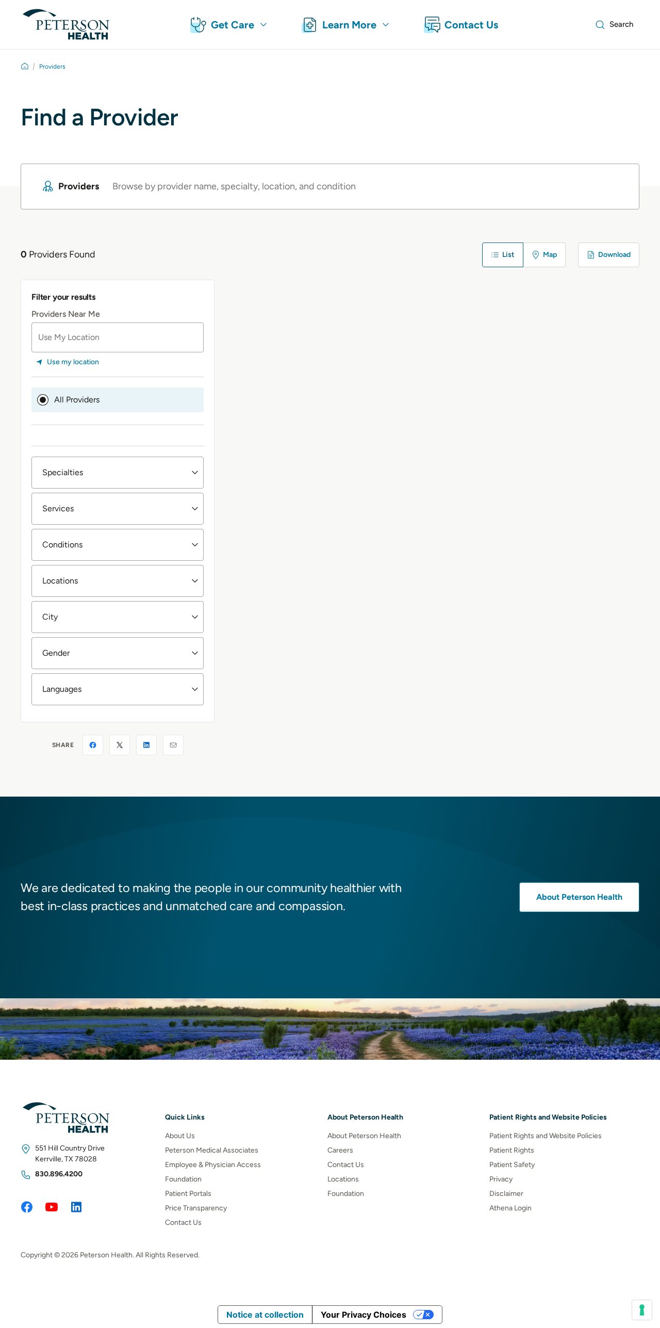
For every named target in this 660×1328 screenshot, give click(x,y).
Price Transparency (196, 1207)
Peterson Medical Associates (211, 1149)
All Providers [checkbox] (77, 399)
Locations (343, 1178)
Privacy (501, 1178)
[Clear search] (612, 186)
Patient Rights (511, 1149)
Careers (340, 1149)
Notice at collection (265, 1314)
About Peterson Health (579, 897)
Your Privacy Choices (363, 1314)
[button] (117, 473)
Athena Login (510, 1207)
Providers (52, 66)
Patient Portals (188, 1193)
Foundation (183, 1178)
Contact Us (183, 1222)
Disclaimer (506, 1193)
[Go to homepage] (25, 66)
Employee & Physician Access (213, 1164)
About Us (180, 1135)
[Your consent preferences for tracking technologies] (642, 1310)
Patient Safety (512, 1164)
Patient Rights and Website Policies (545, 1135)
